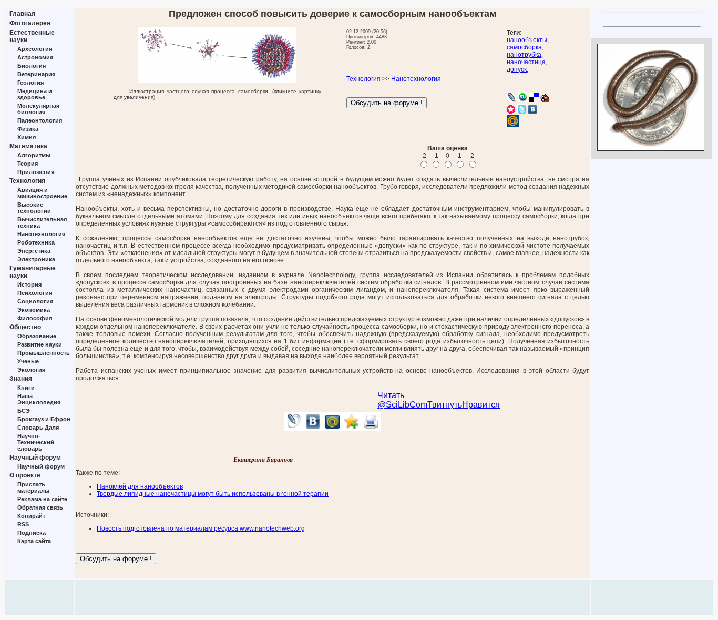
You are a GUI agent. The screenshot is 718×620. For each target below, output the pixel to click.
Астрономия (35, 57)
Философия (34, 318)
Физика (27, 129)
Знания (20, 378)
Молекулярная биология (38, 109)
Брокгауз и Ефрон (43, 419)
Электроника (36, 259)
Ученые (28, 361)
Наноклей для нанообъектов (140, 486)
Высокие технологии (34, 207)
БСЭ (23, 411)
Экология (31, 370)
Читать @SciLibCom (402, 400)
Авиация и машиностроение (42, 193)
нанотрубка (524, 54)
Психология (34, 293)
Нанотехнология (41, 234)
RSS (23, 524)
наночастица (526, 62)
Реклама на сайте (42, 499)
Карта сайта (34, 541)
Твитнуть (444, 404)
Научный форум (35, 457)
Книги (26, 387)
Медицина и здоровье (34, 94)
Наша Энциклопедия (38, 399)
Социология (35, 301)
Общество (25, 327)
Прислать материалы (33, 487)
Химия (26, 137)
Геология (30, 82)
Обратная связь (40, 507)
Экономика (33, 310)
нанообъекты (527, 40)
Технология (27, 181)
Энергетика (33, 251)
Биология (31, 66)
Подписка (31, 533)
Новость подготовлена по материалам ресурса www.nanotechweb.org (201, 528)
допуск (517, 69)
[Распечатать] (371, 428)
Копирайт (31, 516)
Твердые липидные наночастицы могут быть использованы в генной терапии (213, 493)
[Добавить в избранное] (352, 428)
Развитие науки (39, 344)
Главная (22, 13)
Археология (34, 49)
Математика (28, 146)
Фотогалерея (29, 23)
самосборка (524, 47)
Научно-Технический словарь (35, 442)
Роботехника (36, 242)
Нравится (481, 404)
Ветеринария (36, 74)
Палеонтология (39, 120)
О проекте (24, 475)
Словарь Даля (38, 427)
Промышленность (43, 353)
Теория (27, 163)
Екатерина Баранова (263, 459)
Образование (36, 336)
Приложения (35, 172)
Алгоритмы (33, 155)
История (29, 284)
